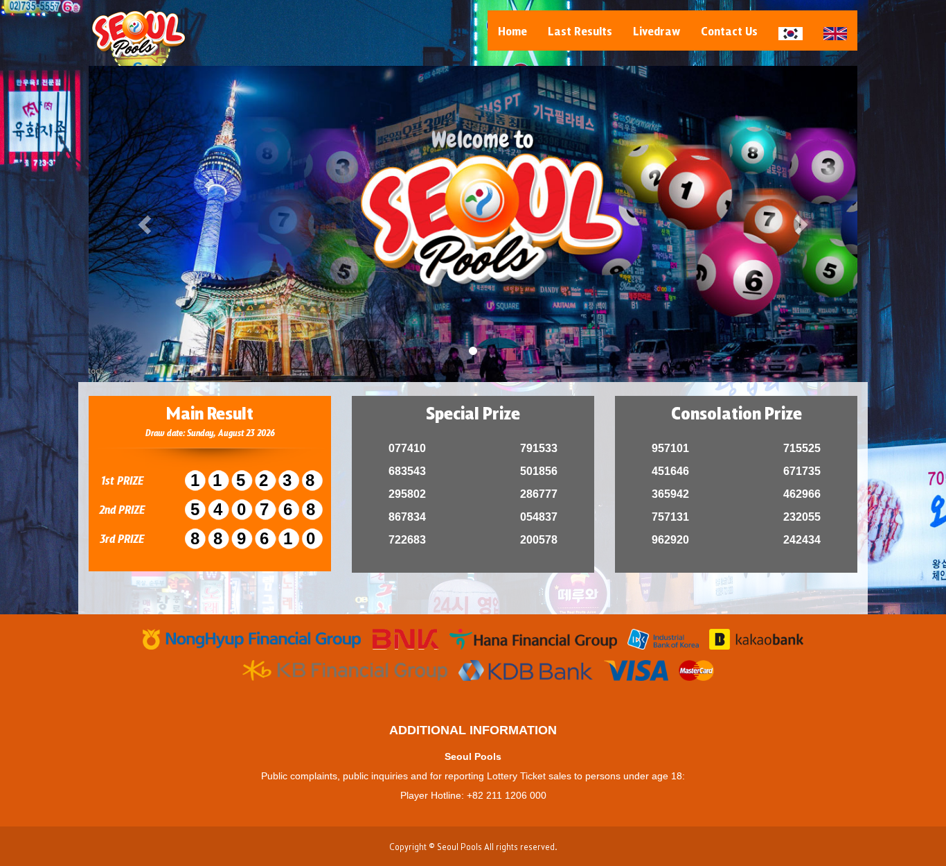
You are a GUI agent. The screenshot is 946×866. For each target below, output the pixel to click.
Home (512, 30)
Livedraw (656, 30)
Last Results (580, 30)
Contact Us (729, 30)
